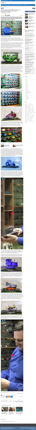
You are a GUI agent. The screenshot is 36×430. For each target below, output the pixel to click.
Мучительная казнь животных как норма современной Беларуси (7, 146)
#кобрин (26, 111)
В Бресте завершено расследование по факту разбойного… (31, 21)
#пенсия (26, 117)
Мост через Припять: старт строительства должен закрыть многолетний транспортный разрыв (30, 60)
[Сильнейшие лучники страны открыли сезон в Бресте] (26, 27)
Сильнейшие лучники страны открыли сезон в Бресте (31, 27)
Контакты (10, 0)
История (27, 85)
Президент (27, 89)
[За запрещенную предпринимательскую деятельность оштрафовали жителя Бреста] (26, 17)
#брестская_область (27, 107)
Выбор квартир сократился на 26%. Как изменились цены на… (31, 14)
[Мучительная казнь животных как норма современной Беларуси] (2, 146)
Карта (12, 0)
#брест (29, 106)
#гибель (33, 107)
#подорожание (31, 117)
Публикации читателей (28, 92)
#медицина (31, 112)
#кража (26, 112)
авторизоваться (13, 421)
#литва (28, 112)
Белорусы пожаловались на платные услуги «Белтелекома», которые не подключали (29, 31)
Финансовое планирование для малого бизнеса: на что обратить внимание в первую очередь (29, 46)
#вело (30, 107)
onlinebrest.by (21, 393)
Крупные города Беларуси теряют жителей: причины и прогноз (19, 146)
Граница (27, 81)
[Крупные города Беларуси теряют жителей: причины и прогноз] (14, 146)
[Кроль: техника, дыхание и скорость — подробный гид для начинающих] (19, 409)
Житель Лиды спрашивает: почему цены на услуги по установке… (31, 24)
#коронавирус (33, 111)
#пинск (28, 117)
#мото (30, 113)
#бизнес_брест (26, 106)
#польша (28, 118)
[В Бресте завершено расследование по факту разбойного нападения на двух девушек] (26, 21)
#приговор (31, 118)
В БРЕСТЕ (3, 2)
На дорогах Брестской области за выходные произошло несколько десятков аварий (29, 67)
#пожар (26, 118)
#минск (34, 112)
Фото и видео (27, 97)
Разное (26, 93)
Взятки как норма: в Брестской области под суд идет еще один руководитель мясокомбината (29, 57)
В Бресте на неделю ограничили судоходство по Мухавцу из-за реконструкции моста (29, 40)
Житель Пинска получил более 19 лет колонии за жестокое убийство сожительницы (29, 43)
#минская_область (27, 113)
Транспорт (27, 96)
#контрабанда (29, 111)
